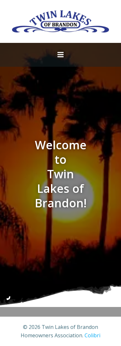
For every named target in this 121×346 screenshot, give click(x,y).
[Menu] (60, 54)
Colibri (92, 335)
